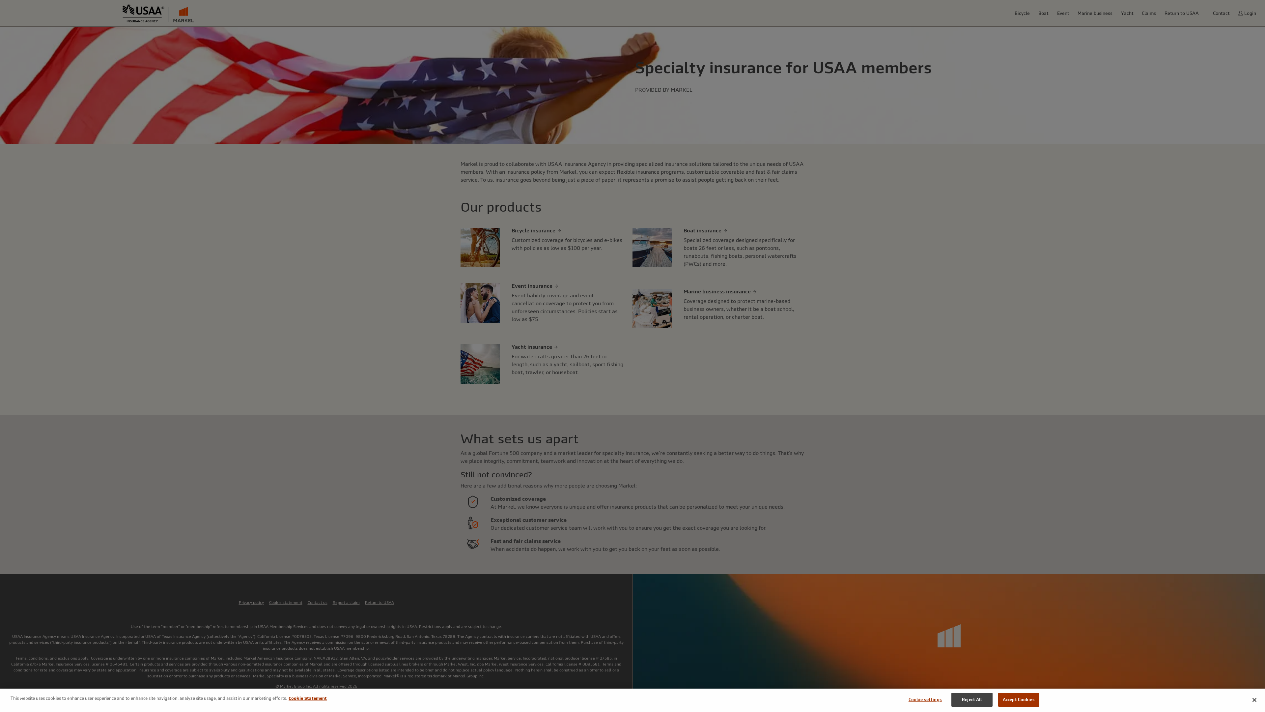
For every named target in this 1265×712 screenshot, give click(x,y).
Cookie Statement (308, 698)
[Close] (1254, 700)
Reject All (972, 699)
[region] (632, 700)
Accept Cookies (1019, 699)
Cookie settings (925, 699)
